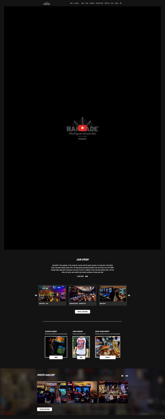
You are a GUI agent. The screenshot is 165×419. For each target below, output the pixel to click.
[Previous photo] (122, 376)
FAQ (120, 3)
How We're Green (99, 3)
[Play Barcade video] (82, 128)
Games (82, 3)
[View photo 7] (113, 392)
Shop (112, 3)
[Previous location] (36, 295)
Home (71, 3)
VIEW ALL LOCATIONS (83, 311)
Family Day (92, 3)
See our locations (44, 409)
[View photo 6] (82, 392)
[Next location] (129, 295)
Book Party (107, 3)
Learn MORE (80, 276)
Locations (76, 3)
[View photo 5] (51, 392)
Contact (116, 3)
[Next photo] (127, 376)
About (87, 3)
